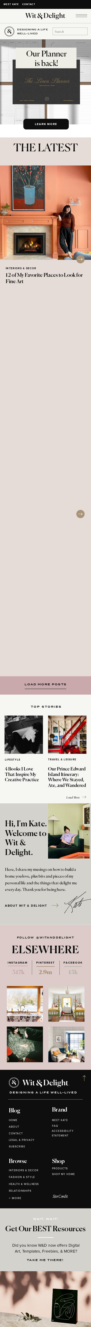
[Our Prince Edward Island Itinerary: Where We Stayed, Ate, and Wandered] (67, 734)
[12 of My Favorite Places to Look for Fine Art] (45, 212)
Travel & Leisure (62, 759)
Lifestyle (13, 760)
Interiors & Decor (21, 268)
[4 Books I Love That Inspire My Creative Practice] (24, 734)
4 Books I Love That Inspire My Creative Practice (22, 774)
